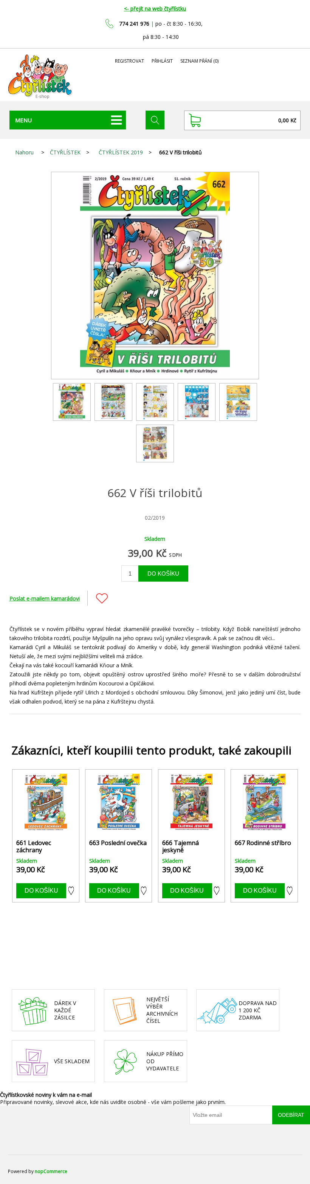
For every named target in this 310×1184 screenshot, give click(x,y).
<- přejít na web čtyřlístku (155, 8)
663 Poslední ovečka (118, 843)
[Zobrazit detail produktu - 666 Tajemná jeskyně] (191, 802)
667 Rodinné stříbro (263, 843)
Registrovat (129, 61)
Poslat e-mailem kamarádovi (44, 598)
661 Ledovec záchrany (33, 846)
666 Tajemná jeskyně (180, 846)
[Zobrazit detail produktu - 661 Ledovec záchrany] (45, 802)
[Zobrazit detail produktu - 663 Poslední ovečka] (118, 802)
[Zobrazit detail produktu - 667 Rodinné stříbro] (264, 802)
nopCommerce (51, 1171)
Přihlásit (162, 61)
